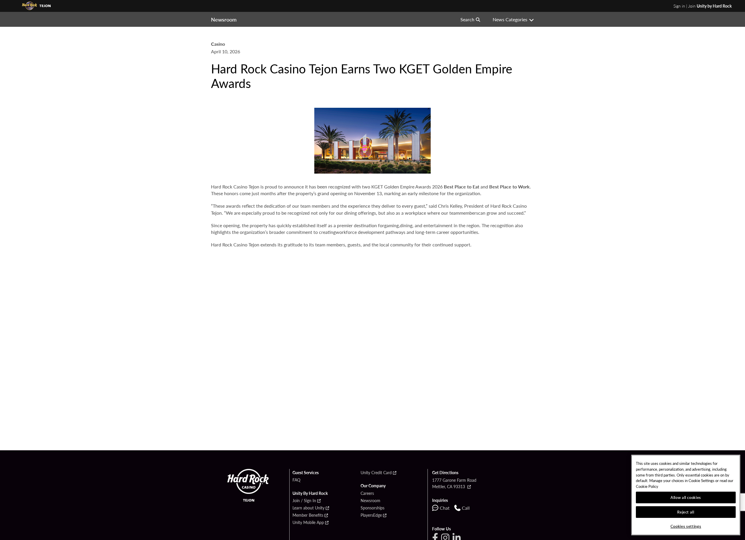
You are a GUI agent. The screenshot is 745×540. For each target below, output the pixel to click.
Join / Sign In (304, 500)
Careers (367, 493)
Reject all (685, 512)
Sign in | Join (702, 6)
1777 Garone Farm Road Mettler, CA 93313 (454, 483)
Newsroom (370, 500)
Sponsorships (372, 508)
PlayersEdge (371, 515)
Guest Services (305, 472)
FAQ (296, 480)
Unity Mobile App (308, 522)
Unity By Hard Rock (310, 493)
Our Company (373, 485)
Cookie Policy (647, 486)
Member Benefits (307, 515)
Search (467, 19)
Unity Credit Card (376, 472)
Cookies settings (685, 526)
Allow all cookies (685, 497)
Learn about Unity (308, 508)
